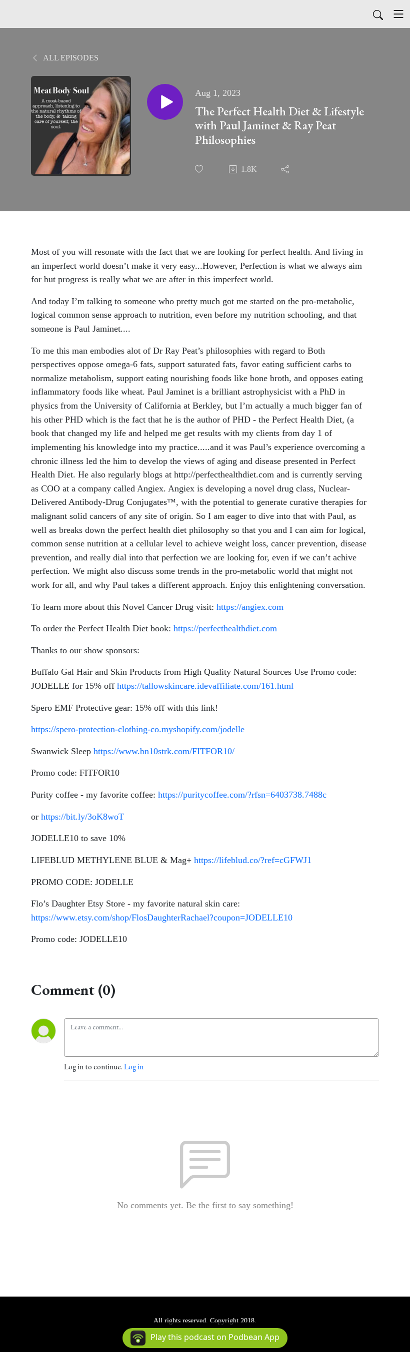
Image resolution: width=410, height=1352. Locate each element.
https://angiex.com (250, 607)
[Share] (286, 169)
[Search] (378, 14)
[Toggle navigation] (398, 13)
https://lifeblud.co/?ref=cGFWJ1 (253, 860)
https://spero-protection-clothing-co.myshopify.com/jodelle (137, 729)
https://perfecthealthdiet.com (225, 628)
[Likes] (200, 169)
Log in (134, 1066)
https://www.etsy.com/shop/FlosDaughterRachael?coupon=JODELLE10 (161, 917)
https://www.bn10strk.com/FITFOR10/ (164, 751)
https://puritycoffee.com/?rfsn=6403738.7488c (242, 795)
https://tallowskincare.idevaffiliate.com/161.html (205, 686)
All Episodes (70, 57)
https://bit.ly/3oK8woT (82, 817)
